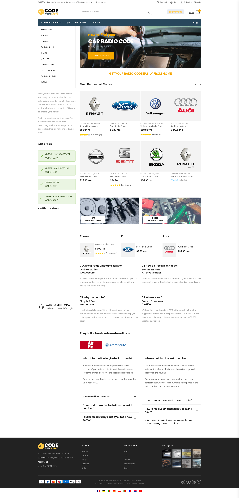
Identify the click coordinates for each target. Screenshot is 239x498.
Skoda (157, 174)
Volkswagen (159, 123)
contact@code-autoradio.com (56, 453)
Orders (85, 451)
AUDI (45, 53)
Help (175, 2)
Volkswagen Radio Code (152, 126)
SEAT (45, 82)
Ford (126, 123)
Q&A (68, 22)
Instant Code (46, 29)
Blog (195, 22)
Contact (163, 2)
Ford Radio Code (118, 126)
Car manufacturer (50, 22)
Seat (126, 174)
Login (126, 451)
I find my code (101, 55)
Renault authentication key (184, 176)
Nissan (96, 174)
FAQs (84, 459)
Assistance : (43, 462)
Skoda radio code (149, 176)
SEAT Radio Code (118, 176)
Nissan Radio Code (88, 176)
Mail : (40, 453)
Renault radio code (89, 126)
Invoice (85, 455)
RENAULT (47, 41)
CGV (84, 468)
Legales (85, 463)
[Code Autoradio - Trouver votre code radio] (48, 11)
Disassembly (129, 463)
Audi (172, 123)
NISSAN (46, 58)
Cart (125, 455)
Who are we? (81, 22)
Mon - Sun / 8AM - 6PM (47, 466)
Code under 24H (48, 76)
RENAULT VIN (48, 64)
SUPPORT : (42, 457)
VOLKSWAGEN (49, 70)
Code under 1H (47, 47)
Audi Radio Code (178, 126)
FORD (45, 35)
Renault (97, 123)
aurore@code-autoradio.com (60, 457)
